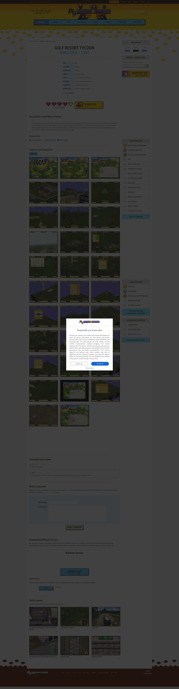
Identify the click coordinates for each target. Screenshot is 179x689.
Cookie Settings (83, 358)
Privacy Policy (93, 358)
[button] (89, 368)
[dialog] (89, 344)
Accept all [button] (100, 364)
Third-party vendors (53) (87, 346)
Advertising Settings (82, 356)
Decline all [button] (79, 364)
